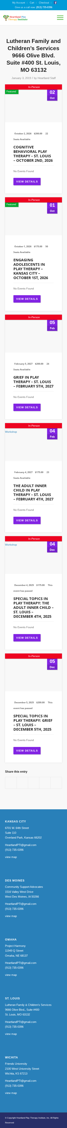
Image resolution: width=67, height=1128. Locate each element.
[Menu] (58, 17)
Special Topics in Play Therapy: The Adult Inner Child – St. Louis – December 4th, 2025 (33, 607)
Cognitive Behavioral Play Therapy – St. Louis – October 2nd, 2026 (33, 154)
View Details (27, 181)
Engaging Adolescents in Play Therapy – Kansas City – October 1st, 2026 (30, 268)
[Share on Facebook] (11, 782)
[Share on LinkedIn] (44, 782)
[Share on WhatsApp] (33, 782)
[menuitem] (18, 3)
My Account (18, 2)
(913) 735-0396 (44, 7)
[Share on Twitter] (22, 782)
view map (11, 857)
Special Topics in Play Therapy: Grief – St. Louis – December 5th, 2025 (32, 722)
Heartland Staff (47, 78)
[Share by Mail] (56, 782)
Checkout (44, 2)
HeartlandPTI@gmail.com (20, 845)
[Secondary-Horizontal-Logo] (27, 17)
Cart (32, 2)
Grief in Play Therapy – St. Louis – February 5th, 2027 (33, 382)
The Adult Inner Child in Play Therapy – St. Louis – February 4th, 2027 (33, 492)
